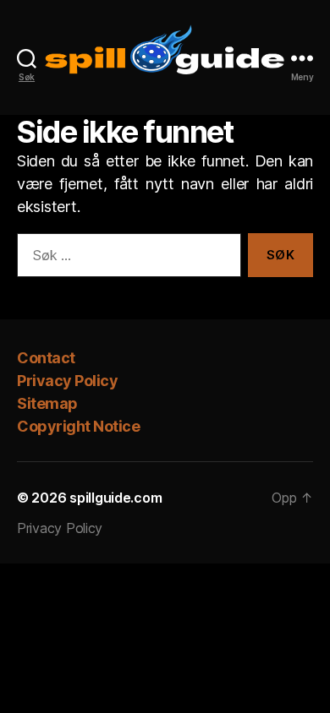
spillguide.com (115, 497)
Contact (46, 358)
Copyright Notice (78, 426)
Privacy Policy (69, 380)
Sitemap (47, 403)
